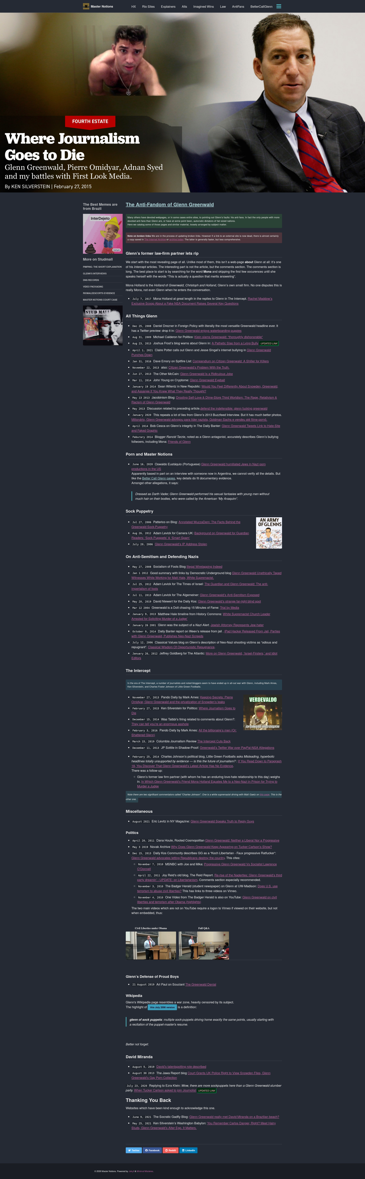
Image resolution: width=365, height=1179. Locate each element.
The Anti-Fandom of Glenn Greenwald (170, 204)
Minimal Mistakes (145, 1171)
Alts (184, 6)
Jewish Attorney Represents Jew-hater (237, 625)
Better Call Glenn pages (158, 478)
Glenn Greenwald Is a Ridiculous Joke (206, 373)
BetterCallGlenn (261, 6)
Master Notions (102, 6)
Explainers (168, 6)
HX (133, 6)
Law (223, 6)
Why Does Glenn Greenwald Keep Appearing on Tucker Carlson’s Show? (221, 846)
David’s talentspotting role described (181, 1066)
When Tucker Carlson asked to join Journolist (165, 1090)
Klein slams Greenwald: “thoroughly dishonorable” (228, 336)
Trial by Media (229, 607)
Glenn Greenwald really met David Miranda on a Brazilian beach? (234, 1116)
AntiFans (238, 6)
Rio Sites (148, 6)
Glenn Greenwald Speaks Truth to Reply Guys (222, 821)
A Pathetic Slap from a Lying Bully (235, 343)
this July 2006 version (162, 1007)
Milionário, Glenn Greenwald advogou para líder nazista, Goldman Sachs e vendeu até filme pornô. (199, 419)
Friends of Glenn (179, 441)
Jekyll (131, 1171)
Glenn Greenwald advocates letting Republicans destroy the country (178, 857)
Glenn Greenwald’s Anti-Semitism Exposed (229, 595)
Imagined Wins (203, 6)
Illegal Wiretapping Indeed (204, 566)
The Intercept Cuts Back (214, 741)
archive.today (176, 239)
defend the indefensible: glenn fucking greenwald (233, 408)
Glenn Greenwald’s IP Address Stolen (181, 544)
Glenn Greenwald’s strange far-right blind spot (229, 601)
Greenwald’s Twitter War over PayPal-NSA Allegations (237, 747)
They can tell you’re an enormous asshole (160, 724)
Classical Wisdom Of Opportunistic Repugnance (181, 647)
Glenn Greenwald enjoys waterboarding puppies (209, 330)
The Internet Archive (155, 239)
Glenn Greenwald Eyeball (207, 380)
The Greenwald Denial (200, 984)
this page (264, 794)
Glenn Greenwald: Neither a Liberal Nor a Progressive (242, 840)
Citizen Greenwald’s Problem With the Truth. (199, 367)
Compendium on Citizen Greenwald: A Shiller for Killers (231, 361)
